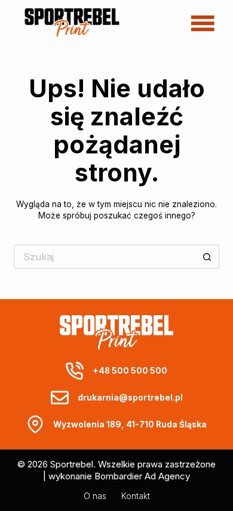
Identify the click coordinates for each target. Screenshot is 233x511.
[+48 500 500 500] (75, 371)
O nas (95, 496)
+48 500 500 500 (130, 370)
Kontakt (135, 496)
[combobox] (104, 257)
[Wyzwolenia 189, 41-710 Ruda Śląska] (35, 424)
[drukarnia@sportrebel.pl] (60, 398)
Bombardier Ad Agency (142, 476)
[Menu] (202, 23)
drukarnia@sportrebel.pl (130, 397)
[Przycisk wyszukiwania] (207, 256)
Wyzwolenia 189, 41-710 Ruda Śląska (130, 424)
